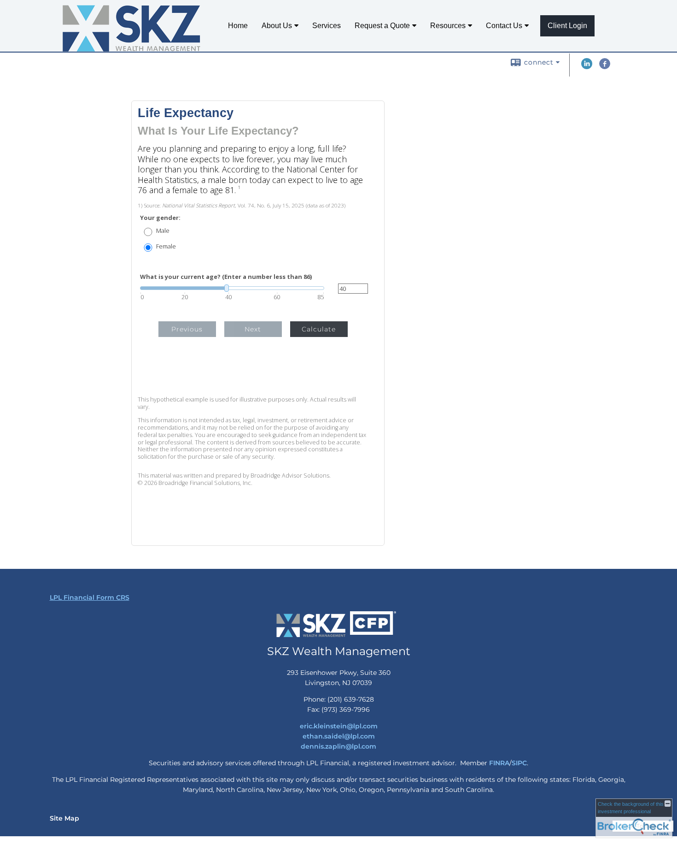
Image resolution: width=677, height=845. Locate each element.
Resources (448, 26)
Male (162, 231)
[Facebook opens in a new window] (604, 67)
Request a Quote (382, 26)
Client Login (567, 26)
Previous (187, 329)
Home (238, 26)
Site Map (64, 818)
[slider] (232, 288)
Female (166, 246)
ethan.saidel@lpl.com (339, 736)
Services (326, 26)
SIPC (519, 763)
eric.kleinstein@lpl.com (339, 726)
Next (253, 329)
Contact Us (504, 26)
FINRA (499, 763)
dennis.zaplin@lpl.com (338, 746)
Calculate (319, 329)
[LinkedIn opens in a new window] (586, 67)
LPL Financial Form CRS (89, 597)
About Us (277, 26)
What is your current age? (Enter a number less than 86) (226, 277)
